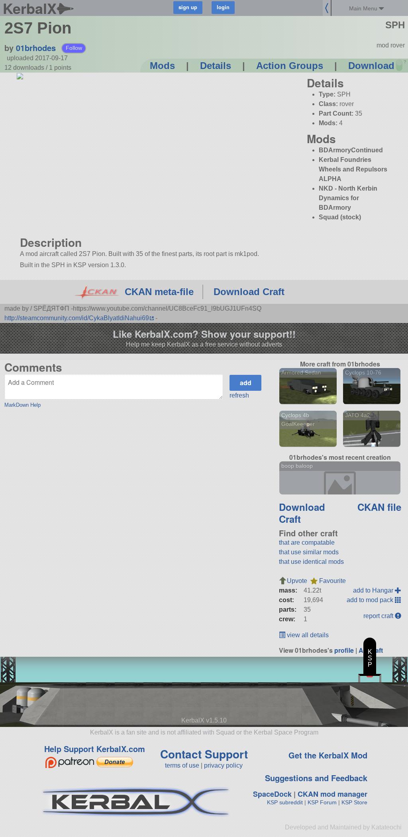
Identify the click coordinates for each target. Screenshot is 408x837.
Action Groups (289, 65)
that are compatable (307, 542)
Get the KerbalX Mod (327, 755)
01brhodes (36, 47)
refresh (239, 395)
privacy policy (223, 765)
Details (215, 65)
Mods (162, 65)
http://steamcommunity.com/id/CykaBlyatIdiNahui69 (76, 318)
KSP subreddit (285, 802)
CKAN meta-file (159, 291)
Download (371, 65)
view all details (307, 635)
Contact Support (204, 754)
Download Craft (249, 291)
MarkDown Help (22, 405)
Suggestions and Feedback (316, 778)
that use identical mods (311, 561)
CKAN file (379, 507)
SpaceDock (272, 794)
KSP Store (354, 802)
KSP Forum (322, 802)
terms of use (182, 765)
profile (344, 650)
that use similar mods (309, 552)
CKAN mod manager (332, 794)
